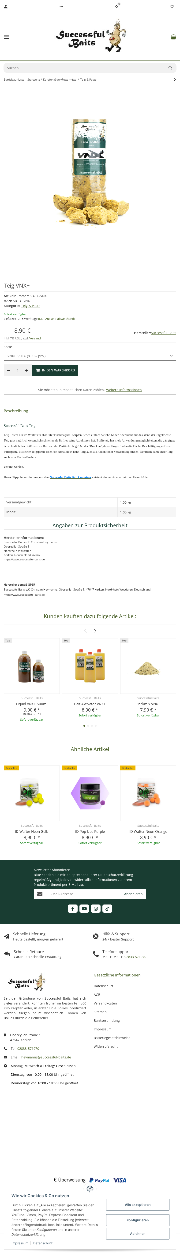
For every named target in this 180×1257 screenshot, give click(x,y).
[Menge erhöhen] (27, 370)
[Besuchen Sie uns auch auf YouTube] (84, 908)
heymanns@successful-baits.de (46, 1057)
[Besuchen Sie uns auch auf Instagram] (96, 908)
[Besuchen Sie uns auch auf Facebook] (72, 908)
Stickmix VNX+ (148, 703)
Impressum (19, 1243)
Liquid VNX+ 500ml (31, 703)
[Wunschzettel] (172, 6)
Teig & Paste (30, 305)
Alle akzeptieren (138, 1205)
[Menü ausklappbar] (6, 37)
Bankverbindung (107, 1020)
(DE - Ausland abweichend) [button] (56, 319)
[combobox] (90, 356)
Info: (19, 1102)
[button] (61, 6)
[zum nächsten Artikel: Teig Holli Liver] (175, 80)
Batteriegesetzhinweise (112, 1038)
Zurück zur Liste (14, 80)
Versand (35, 338)
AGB (97, 994)
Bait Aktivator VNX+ (90, 703)
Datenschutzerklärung (115, 874)
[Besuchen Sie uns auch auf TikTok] (107, 908)
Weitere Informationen (124, 390)
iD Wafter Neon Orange (148, 831)
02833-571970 (135, 956)
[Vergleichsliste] (116, 6)
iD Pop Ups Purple (90, 831)
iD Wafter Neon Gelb (31, 831)
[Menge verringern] (9, 370)
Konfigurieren (138, 1220)
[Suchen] (172, 68)
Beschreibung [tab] (16, 410)
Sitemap (100, 1012)
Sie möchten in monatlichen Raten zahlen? (90, 390)
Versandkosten (105, 1003)
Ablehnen (138, 1234)
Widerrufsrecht (106, 1046)
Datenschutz (43, 1243)
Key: (19, 1150)
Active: (17, 1116)
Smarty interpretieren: (13, 1133)
